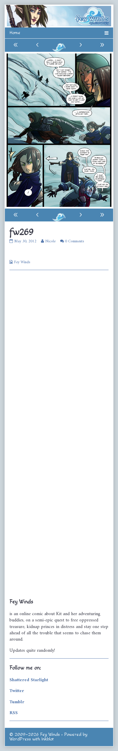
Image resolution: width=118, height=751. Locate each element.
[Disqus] (59, 352)
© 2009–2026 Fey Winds (34, 734)
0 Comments (74, 241)
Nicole (50, 241)
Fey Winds (22, 262)
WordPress (20, 739)
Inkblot (48, 739)
